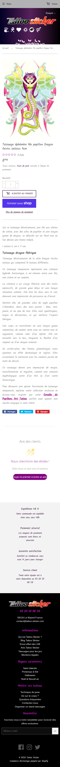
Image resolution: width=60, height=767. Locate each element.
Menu (8, 4)
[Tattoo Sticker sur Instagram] (29, 749)
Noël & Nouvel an (30, 679)
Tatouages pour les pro (30, 651)
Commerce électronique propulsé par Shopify (29, 761)
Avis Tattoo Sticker (30, 647)
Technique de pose (30, 692)
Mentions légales (30, 655)
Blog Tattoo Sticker (30, 640)
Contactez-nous (30, 703)
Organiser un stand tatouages (30, 706)
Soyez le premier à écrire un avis (30, 476)
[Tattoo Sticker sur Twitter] (37, 749)
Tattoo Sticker (33, 757)
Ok (55, 731)
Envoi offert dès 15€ (30, 644)
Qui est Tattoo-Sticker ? (30, 637)
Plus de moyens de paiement (19, 212)
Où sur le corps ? (30, 696)
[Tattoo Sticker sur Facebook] (21, 749)
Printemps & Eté (30, 671)
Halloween (30, 675)
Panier (54, 4)
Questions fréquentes (30, 699)
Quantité (6, 178)
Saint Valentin (30, 668)
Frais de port (23, 166)
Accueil (5, 48)
